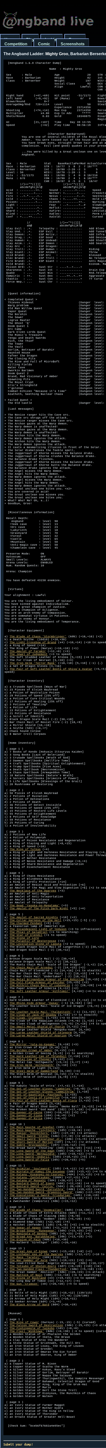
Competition (15, 44)
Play (30, 39)
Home (10, 39)
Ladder (51, 39)
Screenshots (73, 44)
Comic (44, 44)
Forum (75, 39)
